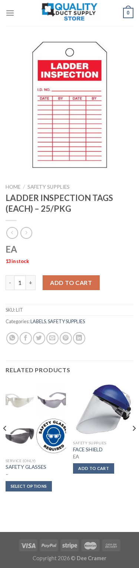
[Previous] (5, 443)
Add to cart (71, 282)
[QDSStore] (69, 13)
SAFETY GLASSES (26, 467)
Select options (29, 486)
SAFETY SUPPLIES (48, 187)
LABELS (38, 321)
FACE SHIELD (88, 449)
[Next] (134, 443)
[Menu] (10, 13)
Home (13, 187)
